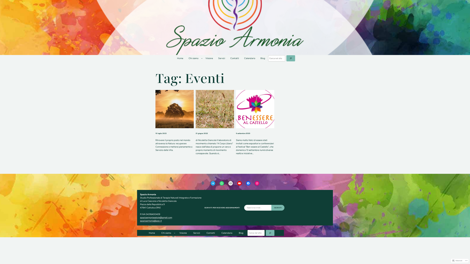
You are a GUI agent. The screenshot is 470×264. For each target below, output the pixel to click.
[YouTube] (239, 183)
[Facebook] (248, 183)
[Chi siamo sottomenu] (202, 58)
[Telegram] (213, 183)
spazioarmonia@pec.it (151, 221)
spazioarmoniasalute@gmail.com (156, 217)
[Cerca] (290, 58)
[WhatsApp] (222, 183)
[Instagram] (257, 183)
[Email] (230, 183)
